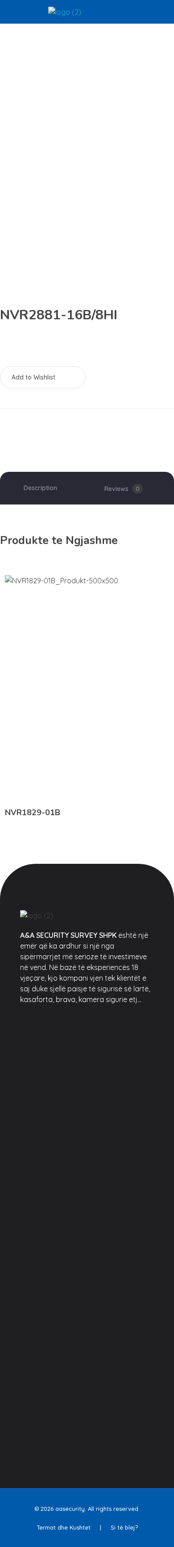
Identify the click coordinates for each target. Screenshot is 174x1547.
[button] (43, 377)
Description (40, 488)
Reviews (122, 489)
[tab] (40, 488)
